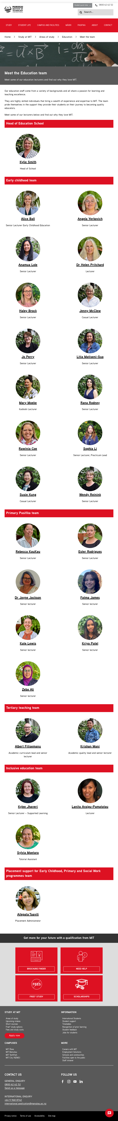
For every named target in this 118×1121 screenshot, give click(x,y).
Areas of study (46, 37)
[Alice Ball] (28, 192)
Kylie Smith (28, 162)
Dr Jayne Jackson (28, 597)
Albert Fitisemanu (28, 746)
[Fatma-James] (90, 570)
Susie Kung (28, 494)
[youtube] (75, 1081)
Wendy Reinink (90, 494)
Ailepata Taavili (28, 914)
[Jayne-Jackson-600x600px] (28, 570)
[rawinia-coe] (28, 421)
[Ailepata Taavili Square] (28, 887)
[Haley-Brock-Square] (28, 284)
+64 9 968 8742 (13, 1100)
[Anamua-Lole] (28, 238)
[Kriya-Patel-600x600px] (90, 616)
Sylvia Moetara (28, 853)
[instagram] (68, 1081)
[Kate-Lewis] (28, 616)
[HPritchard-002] (90, 238)
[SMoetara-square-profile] (28, 826)
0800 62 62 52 (13, 1085)
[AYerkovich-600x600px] (90, 192)
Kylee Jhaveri (28, 807)
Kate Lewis (28, 643)
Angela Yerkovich (90, 219)
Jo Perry (28, 357)
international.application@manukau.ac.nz (25, 1104)
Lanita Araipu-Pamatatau (90, 807)
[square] (28, 135)
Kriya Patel (90, 643)
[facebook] (62, 1081)
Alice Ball (28, 219)
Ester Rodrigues (90, 551)
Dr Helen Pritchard (90, 265)
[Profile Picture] (28, 524)
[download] (14, 7)
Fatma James (90, 597)
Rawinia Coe (28, 448)
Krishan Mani (90, 746)
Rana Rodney (90, 403)
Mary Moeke (28, 403)
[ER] (90, 524)
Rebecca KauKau (28, 551)
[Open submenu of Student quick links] (90, 5)
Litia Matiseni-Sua (90, 357)
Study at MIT (25, 37)
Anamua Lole (27, 265)
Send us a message (15, 1088)
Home (8, 37)
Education (67, 37)
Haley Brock (28, 311)
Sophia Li (90, 448)
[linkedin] (81, 1081)
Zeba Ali (28, 689)
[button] (109, 1113)
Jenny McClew (90, 311)
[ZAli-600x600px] (28, 662)
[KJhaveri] (28, 780)
